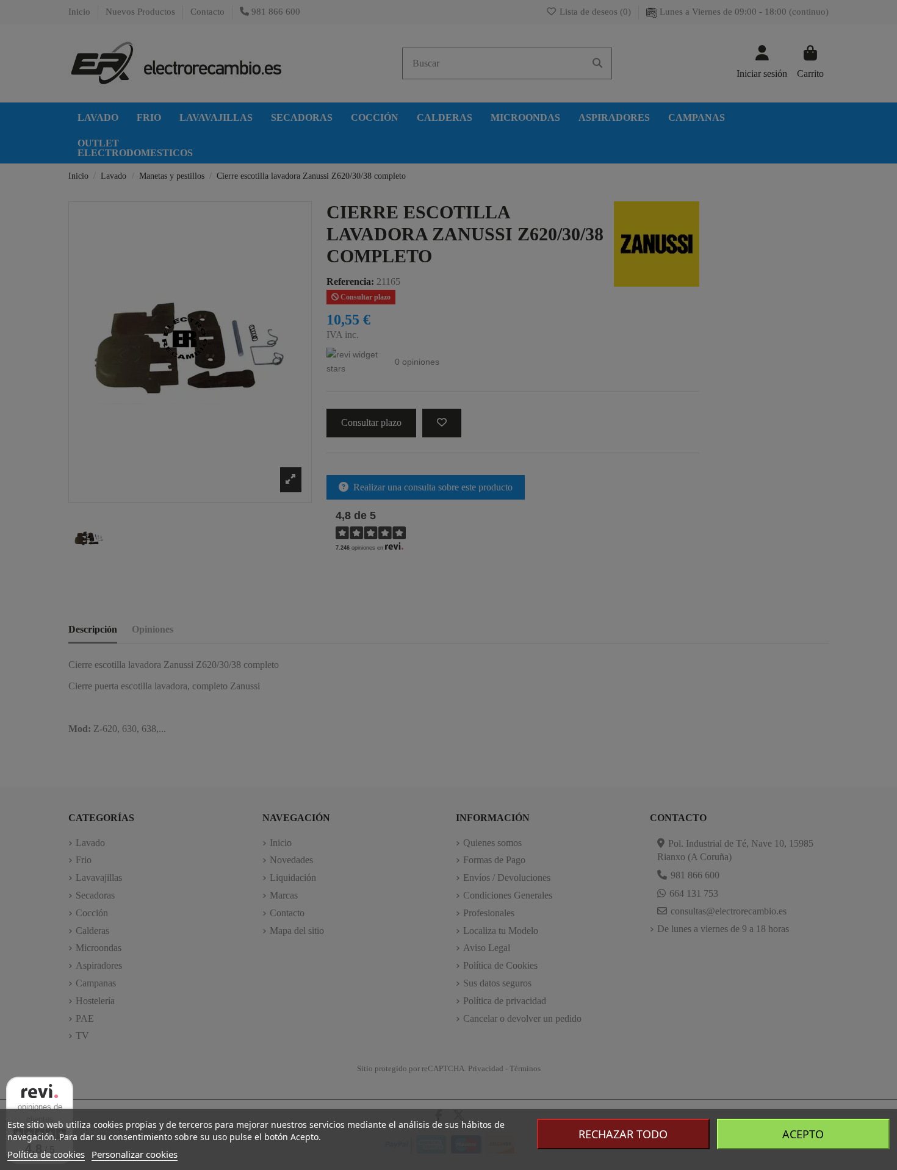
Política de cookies (46, 1154)
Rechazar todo (623, 1134)
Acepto (803, 1134)
